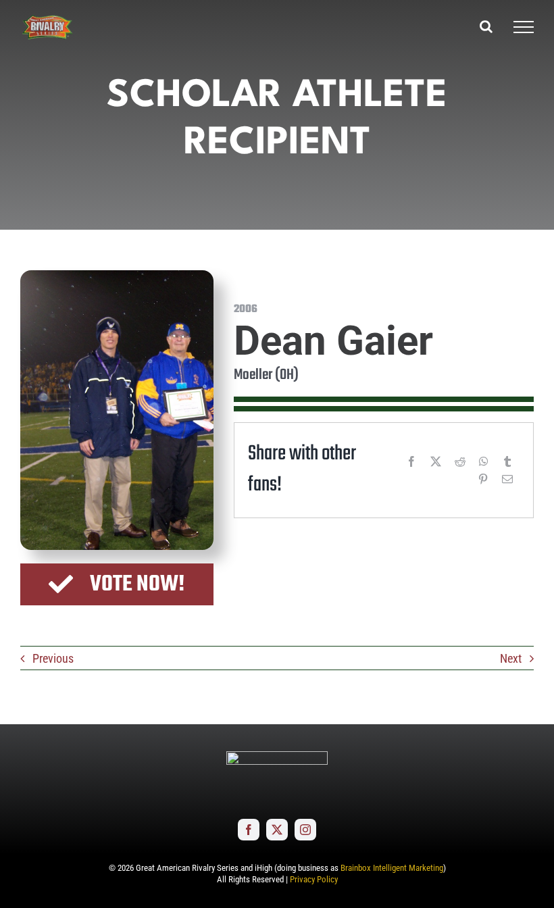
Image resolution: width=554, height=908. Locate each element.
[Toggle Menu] (524, 27)
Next (511, 658)
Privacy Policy (314, 879)
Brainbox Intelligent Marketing (392, 868)
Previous (53, 658)
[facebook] (248, 829)
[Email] (507, 479)
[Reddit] (460, 461)
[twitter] (277, 829)
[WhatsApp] (483, 461)
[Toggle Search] (486, 26)
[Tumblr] (507, 461)
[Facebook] (411, 461)
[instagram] (305, 829)
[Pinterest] (483, 479)
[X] (436, 461)
